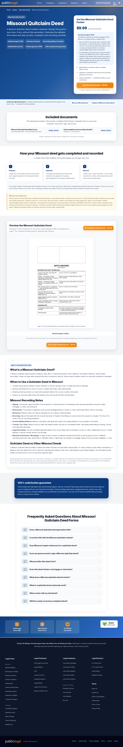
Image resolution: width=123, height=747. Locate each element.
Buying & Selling (10, 667)
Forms (39, 3)
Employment (9, 683)
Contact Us (95, 692)
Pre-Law (65, 700)
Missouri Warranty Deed (80, 103)
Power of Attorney (10, 720)
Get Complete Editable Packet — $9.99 (98, 228)
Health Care (9, 724)
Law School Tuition (68, 675)
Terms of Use (96, 704)
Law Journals (67, 692)
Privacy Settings (94, 741)
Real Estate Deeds (11, 691)
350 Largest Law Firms (41, 663)
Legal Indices (96, 671)
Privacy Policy (96, 708)
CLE (35, 671)
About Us (94, 688)
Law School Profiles (69, 667)
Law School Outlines (69, 679)
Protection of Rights (11, 695)
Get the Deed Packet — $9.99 (95, 85)
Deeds (15, 10)
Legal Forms (9, 659)
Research (74, 3)
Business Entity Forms (41, 691)
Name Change (9, 716)
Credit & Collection (11, 679)
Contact (109, 741)
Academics (62, 3)
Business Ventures (11, 675)
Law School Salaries (69, 671)
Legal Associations (39, 679)
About (84, 3)
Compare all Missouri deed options (103, 103)
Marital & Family (10, 712)
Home (9, 10)
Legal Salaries (38, 667)
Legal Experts (38, 683)
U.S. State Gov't (96, 663)
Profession (50, 3)
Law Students (67, 696)
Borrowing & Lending (11, 671)
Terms (103, 741)
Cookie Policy (83, 741)
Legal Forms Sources (40, 687)
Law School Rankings (69, 663)
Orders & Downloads (103, 3)
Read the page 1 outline (60, 333)
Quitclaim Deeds (24, 10)
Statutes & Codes (97, 675)
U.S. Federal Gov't (97, 667)
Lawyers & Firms (39, 675)
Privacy (74, 741)
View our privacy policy (82, 646)
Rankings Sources (68, 688)
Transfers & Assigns (11, 699)
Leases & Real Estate (11, 687)
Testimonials (95, 700)
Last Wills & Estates (11, 708)
